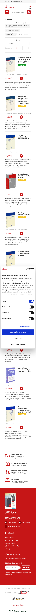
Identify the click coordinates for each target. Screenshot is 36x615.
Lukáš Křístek (23, 229)
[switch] (31, 306)
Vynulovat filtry (24, 34)
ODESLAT (26, 567)
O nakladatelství (9, 537)
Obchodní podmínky (11, 543)
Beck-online (15, 479)
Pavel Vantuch (8, 191)
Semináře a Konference (19, 470)
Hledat (29, 12)
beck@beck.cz (27, 522)
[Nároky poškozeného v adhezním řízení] (11, 142)
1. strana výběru (21, 23)
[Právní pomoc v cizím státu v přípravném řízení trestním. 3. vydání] (11, 414)
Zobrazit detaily (25, 326)
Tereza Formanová (26, 113)
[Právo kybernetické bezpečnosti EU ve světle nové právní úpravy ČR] (11, 65)
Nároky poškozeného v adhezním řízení (23, 137)
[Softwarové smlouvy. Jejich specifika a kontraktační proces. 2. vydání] (11, 104)
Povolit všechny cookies (18, 332)
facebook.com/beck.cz (15, 526)
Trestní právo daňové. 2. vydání (24, 213)
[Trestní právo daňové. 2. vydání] (11, 220)
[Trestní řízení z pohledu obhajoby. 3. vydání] (11, 181)
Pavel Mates (15, 74)
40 (28, 48)
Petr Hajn (7, 385)
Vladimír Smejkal (22, 74)
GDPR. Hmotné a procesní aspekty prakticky (24, 253)
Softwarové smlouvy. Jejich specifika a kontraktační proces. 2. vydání (23, 100)
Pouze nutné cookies (18, 344)
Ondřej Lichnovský (9, 229)
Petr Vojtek (15, 152)
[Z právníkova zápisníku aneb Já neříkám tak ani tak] (11, 375)
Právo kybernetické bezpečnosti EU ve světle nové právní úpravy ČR (24, 60)
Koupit (21, 78)
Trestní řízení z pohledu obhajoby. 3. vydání (24, 175)
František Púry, (8, 152)
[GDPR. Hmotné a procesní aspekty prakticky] (11, 259)
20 (20, 48)
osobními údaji (8, 574)
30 (24, 48)
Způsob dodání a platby (12, 546)
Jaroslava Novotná (9, 423)
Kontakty (7, 549)
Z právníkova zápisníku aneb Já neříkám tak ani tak (24, 369)
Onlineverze (8, 511)
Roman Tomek (17, 113)
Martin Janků (8, 74)
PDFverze (14, 511)
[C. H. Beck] (11, 6)
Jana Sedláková (8, 113)
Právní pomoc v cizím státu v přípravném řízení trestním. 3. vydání (24, 409)
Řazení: (18, 40)
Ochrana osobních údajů (12, 540)
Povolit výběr (18, 338)
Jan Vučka (17, 229)
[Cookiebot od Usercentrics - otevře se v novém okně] (26, 269)
